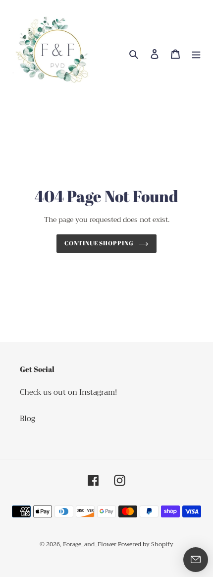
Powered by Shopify (145, 544)
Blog (27, 418)
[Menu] (196, 53)
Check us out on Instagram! (68, 392)
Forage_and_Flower (90, 544)
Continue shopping (99, 243)
